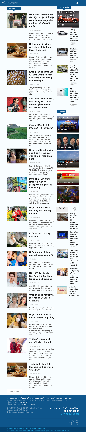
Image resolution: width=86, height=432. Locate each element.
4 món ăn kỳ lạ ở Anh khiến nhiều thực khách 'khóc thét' (41, 367)
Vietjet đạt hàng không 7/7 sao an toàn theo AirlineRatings (74, 291)
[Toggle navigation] (82, 3)
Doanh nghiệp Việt (65, 130)
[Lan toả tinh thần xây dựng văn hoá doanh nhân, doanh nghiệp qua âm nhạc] (63, 235)
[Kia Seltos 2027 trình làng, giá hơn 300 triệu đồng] (63, 52)
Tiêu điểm (62, 208)
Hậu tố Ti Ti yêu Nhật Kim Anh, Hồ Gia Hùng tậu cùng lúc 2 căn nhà (40, 276)
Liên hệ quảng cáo (70, 414)
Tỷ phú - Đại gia (64, 147)
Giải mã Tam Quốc (65, 200)
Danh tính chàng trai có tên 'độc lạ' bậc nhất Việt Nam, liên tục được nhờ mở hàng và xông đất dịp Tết (41, 20)
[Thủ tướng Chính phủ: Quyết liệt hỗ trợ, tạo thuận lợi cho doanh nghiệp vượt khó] (63, 253)
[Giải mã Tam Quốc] (68, 195)
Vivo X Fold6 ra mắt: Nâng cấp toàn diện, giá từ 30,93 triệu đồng (74, 95)
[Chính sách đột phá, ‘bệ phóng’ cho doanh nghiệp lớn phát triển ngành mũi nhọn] (63, 272)
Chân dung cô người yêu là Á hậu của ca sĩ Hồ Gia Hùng (41, 298)
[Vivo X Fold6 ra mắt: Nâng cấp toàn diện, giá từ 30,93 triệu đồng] (63, 92)
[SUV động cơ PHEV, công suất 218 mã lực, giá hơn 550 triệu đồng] (63, 33)
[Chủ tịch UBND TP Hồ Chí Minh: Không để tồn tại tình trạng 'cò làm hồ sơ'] (63, 217)
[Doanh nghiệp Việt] (68, 124)
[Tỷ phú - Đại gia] (68, 142)
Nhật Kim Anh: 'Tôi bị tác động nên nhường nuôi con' (40, 210)
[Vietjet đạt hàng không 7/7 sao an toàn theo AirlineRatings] (62, 290)
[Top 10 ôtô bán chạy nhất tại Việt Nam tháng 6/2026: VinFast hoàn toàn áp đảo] (63, 69)
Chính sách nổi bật (65, 182)
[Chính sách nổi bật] (68, 177)
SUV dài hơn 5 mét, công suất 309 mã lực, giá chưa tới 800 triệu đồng (68, 18)
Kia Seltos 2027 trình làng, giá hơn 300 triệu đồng (74, 53)
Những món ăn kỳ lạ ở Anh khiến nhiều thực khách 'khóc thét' (40, 47)
